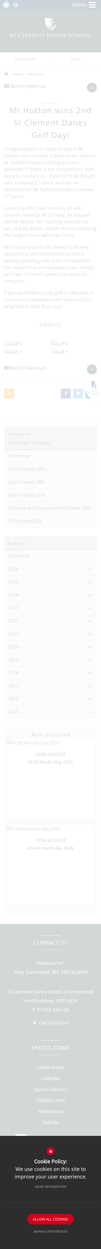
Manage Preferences (51, 1231)
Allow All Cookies (50, 1219)
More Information (50, 1186)
